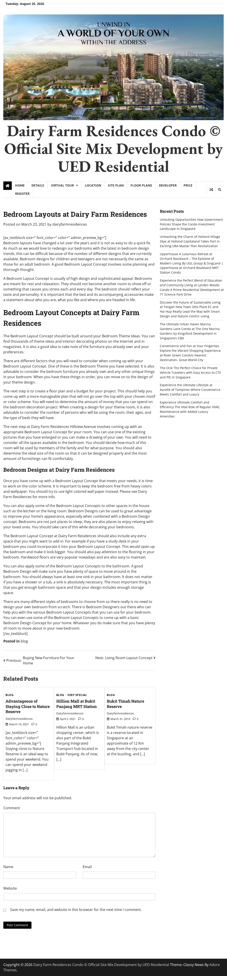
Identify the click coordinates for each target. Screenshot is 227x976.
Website (10, 888)
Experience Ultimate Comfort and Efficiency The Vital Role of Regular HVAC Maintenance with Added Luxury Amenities (190, 409)
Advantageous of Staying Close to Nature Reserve (28, 706)
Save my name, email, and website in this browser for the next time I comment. (76, 909)
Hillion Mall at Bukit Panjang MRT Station (76, 703)
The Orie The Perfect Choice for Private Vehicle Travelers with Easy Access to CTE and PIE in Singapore (190, 372)
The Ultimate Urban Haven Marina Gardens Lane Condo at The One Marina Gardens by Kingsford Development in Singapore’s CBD (190, 331)
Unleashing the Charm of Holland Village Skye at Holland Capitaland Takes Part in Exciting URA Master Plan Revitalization (190, 241)
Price (188, 185)
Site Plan (116, 185)
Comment (11, 807)
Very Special (77, 695)
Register (22, 193)
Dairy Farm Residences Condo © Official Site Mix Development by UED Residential (113, 148)
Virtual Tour (62, 185)
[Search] (219, 189)
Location (93, 185)
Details (37, 185)
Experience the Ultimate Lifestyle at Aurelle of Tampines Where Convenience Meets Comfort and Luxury (190, 389)
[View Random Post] (211, 189)
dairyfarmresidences (69, 224)
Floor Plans (141, 185)
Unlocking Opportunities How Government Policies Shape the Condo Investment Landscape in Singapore (191, 224)
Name (8, 866)
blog (24, 641)
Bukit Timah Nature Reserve (125, 703)
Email (87, 866)
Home (20, 185)
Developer (168, 185)
